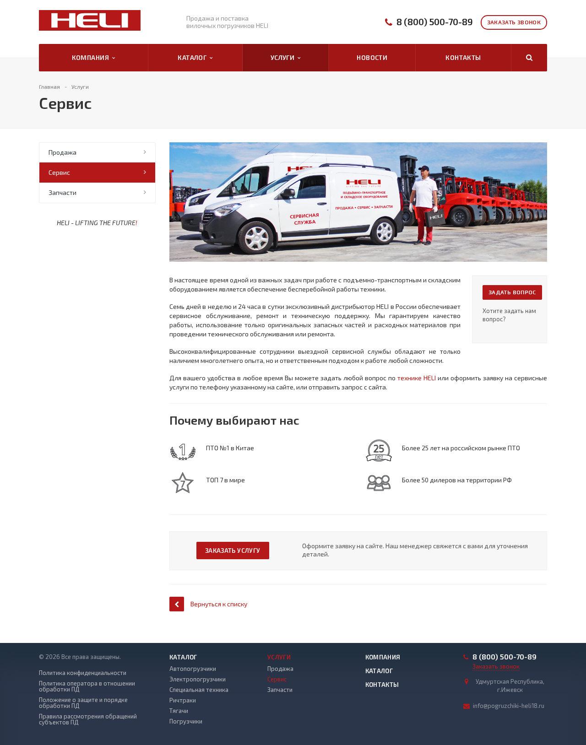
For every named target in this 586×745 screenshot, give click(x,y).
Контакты (463, 57)
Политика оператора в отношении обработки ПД (87, 686)
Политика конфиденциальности (82, 673)
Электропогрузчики (197, 679)
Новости (372, 57)
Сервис (59, 172)
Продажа (62, 152)
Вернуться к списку (218, 604)
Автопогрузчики (192, 668)
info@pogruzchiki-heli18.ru (508, 705)
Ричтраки (182, 700)
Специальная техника (198, 689)
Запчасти (62, 192)
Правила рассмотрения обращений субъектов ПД (88, 719)
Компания (92, 57)
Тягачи (178, 710)
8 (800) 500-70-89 (434, 22)
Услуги (284, 57)
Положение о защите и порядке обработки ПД (83, 703)
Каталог (194, 57)
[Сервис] (358, 147)
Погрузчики (185, 721)
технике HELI (416, 378)
